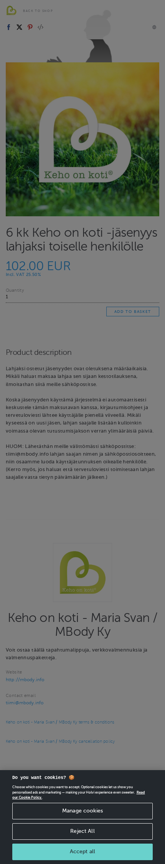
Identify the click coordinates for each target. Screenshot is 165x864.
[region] (82, 817)
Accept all (82, 851)
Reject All (82, 831)
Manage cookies (82, 811)
